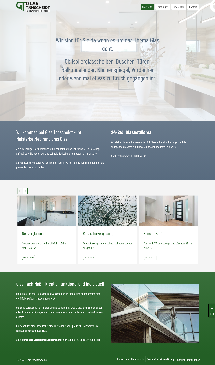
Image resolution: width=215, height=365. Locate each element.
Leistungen (162, 7)
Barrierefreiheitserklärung (160, 359)
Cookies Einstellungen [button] (188, 359)
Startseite (147, 7)
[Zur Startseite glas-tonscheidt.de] (33, 7)
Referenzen (179, 7)
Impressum (123, 359)
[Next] (25, 191)
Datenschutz (137, 359)
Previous (19, 191)
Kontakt (193, 7)
